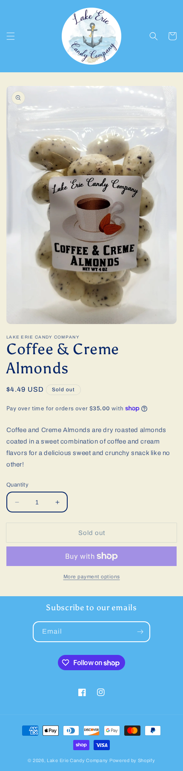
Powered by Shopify (132, 760)
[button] (10, 36)
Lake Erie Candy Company (77, 760)
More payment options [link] (91, 577)
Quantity (17, 485)
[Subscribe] (140, 631)
